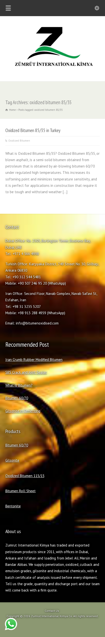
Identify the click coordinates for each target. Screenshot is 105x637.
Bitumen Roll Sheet (20, 491)
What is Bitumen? (18, 385)
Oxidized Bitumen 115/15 (24, 475)
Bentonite (13, 506)
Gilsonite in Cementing (22, 411)
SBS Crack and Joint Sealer (26, 372)
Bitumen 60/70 (16, 398)
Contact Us (52, 611)
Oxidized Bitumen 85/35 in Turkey (32, 130)
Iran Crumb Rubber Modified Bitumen (34, 359)
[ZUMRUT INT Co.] (52, 70)
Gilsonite (12, 460)
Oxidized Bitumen (19, 140)
